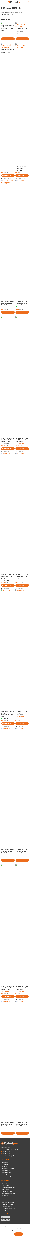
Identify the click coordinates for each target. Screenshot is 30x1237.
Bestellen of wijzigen (8, 1202)
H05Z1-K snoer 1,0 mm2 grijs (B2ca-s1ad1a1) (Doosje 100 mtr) (7, 576)
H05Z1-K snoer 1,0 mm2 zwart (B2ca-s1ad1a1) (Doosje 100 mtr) (7, 1124)
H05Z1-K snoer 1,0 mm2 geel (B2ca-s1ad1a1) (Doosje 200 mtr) (21, 30)
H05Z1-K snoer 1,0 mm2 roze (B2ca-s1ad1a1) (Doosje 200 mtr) (21, 166)
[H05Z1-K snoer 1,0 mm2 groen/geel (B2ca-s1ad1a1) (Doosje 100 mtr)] (8, 649)
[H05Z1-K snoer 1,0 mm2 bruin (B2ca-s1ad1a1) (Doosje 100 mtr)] (8, 376)
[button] (22, 38)
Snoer (8, 12)
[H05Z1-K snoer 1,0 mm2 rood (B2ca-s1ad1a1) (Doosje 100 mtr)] (8, 788)
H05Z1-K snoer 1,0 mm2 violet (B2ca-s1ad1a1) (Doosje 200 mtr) (7, 303)
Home (3, 12)
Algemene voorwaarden (8, 1194)
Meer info (10, 1234)
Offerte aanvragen (7, 1206)
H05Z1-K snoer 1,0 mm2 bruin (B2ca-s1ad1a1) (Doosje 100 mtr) (7, 439)
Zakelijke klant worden (8, 1187)
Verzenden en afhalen (8, 1204)
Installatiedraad (6, 1173)
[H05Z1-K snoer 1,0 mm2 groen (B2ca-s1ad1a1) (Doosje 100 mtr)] (22, 513)
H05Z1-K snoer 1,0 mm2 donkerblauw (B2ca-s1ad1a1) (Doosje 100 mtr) (7, 27)
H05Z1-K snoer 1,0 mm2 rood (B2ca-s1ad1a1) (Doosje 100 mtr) (7, 851)
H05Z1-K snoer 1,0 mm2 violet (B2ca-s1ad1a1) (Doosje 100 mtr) (7, 987)
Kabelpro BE (5, 1196)
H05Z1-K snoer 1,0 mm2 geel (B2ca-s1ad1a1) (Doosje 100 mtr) (21, 439)
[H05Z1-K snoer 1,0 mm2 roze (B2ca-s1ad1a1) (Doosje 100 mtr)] (22, 788)
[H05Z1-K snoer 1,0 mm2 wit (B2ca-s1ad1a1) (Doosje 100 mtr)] (22, 924)
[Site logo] (15, 2)
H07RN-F (4, 1175)
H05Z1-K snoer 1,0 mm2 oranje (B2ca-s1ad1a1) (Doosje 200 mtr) (7, 51)
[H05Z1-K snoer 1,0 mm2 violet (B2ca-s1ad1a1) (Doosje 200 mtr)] (8, 240)
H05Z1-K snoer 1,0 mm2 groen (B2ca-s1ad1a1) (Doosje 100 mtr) (21, 576)
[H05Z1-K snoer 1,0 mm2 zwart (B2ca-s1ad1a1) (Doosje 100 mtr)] (8, 1061)
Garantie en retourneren (8, 1208)
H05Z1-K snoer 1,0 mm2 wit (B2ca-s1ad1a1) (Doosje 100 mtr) (21, 987)
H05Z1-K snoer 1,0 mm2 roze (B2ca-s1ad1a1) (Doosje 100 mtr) (21, 851)
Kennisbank (5, 1183)
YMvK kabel (5, 1164)
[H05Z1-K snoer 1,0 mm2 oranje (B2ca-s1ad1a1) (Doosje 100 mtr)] (22, 649)
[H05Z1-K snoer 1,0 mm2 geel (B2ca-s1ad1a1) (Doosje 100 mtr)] (22, 376)
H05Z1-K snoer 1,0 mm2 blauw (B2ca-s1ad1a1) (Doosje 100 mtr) (21, 303)
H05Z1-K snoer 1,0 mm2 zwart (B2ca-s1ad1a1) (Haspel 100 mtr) (21, 1124)
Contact (4, 1210)
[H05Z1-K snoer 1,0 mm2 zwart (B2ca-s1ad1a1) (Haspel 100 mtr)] (22, 1061)
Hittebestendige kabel (8, 1168)
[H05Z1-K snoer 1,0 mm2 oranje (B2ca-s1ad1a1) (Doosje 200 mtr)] (8, 45)
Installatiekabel (6, 1171)
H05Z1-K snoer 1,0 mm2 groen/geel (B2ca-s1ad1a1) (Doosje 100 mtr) (7, 713)
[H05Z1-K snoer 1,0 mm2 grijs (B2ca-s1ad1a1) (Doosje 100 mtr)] (8, 513)
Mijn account (5, 1189)
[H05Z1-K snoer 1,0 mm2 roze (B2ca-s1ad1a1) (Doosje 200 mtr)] (22, 103)
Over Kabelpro (6, 1185)
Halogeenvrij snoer (16, 12)
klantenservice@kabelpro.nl (10, 1156)
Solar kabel (5, 1162)
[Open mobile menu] (2, 2)
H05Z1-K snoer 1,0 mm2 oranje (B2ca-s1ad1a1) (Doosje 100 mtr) (21, 712)
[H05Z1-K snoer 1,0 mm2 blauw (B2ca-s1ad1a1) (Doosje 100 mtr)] (22, 240)
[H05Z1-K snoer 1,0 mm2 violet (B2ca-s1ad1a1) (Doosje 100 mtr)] (8, 924)
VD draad (4, 1166)
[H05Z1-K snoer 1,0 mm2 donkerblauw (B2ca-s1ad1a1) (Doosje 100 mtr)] (8, 23)
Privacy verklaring (7, 1191)
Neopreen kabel (6, 1177)
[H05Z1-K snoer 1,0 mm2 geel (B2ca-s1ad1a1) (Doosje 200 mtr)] (22, 24)
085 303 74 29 (6, 1152)
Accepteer (18, 1234)
